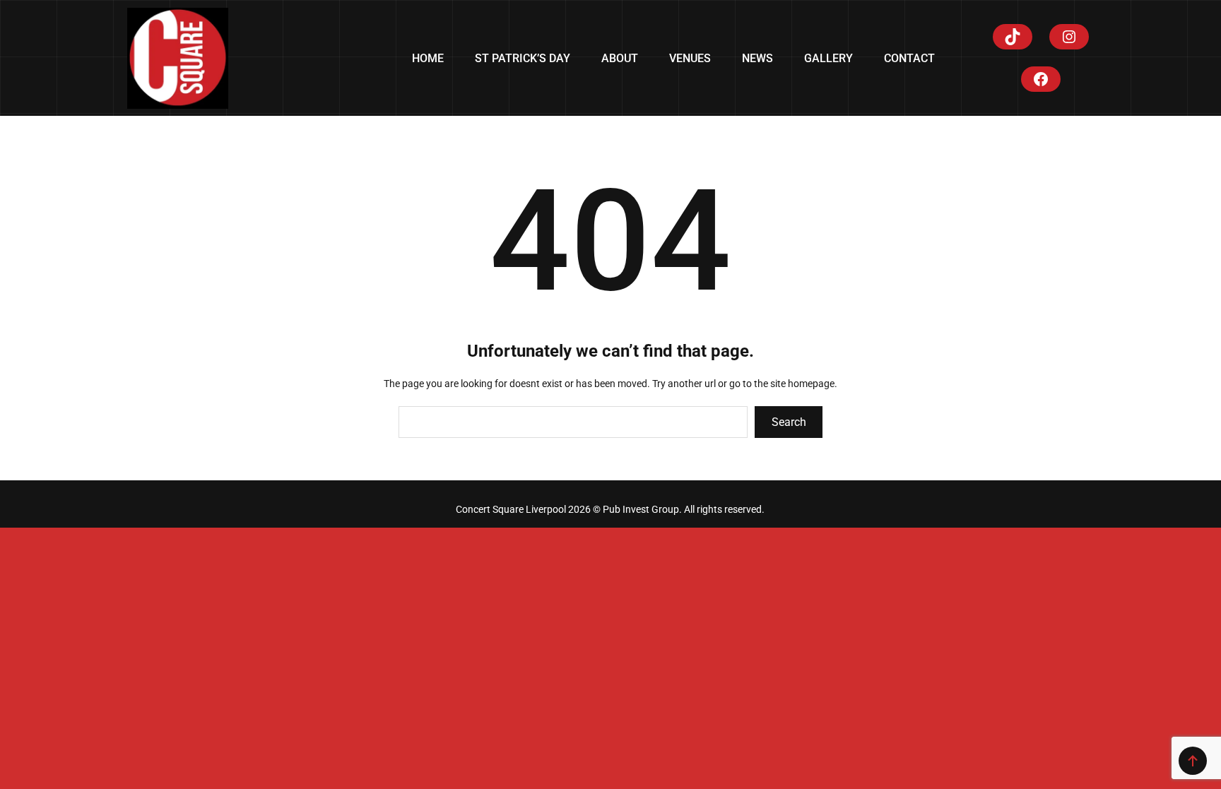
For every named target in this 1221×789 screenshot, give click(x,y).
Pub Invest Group (641, 509)
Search (789, 422)
